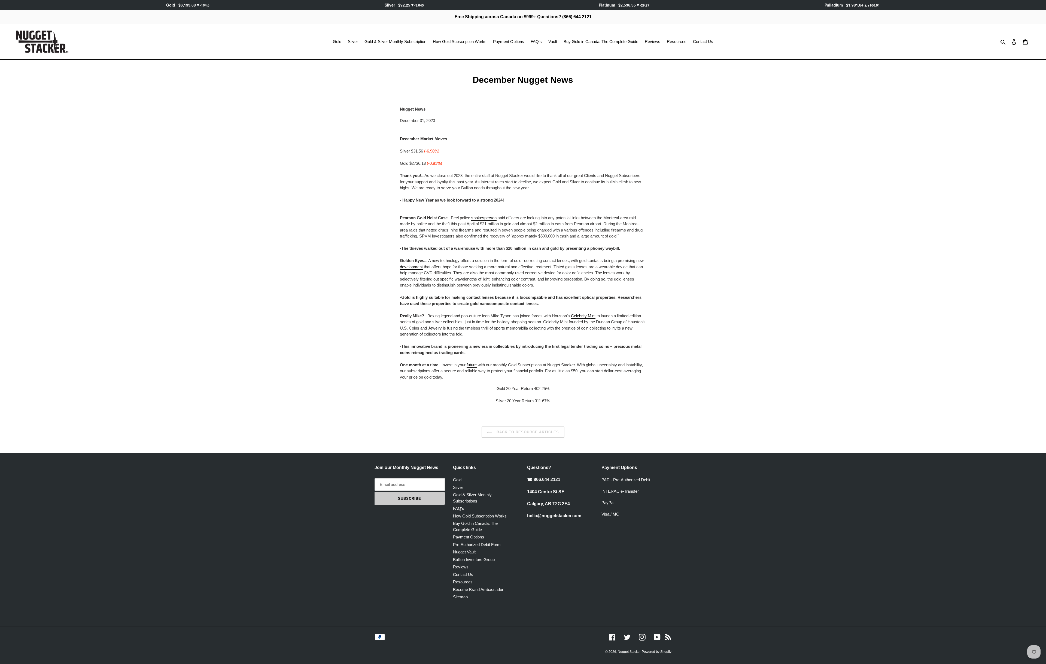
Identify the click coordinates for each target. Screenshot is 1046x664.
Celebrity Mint (583, 315)
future (472, 365)
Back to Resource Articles (527, 432)
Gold (457, 479)
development (411, 266)
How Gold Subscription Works (480, 516)
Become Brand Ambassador (478, 589)
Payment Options (468, 537)
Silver (458, 487)
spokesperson (484, 217)
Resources (463, 582)
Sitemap (460, 597)
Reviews (461, 567)
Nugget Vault (464, 552)
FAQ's (458, 508)
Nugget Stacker (629, 652)
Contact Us (463, 574)
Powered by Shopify (656, 652)
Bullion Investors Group (474, 559)
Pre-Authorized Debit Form (477, 544)
